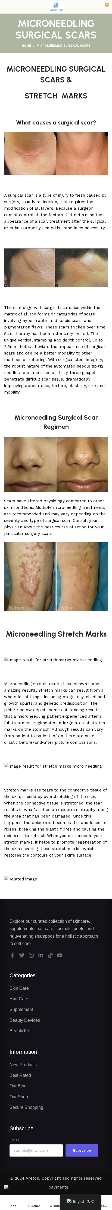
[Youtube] (60, 955)
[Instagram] (31, 955)
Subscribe (82, 1150)
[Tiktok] (50, 955)
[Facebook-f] (12, 955)
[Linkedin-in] (40, 955)
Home (26, 45)
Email (14, 1140)
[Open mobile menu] (6, 6)
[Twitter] (21, 955)
